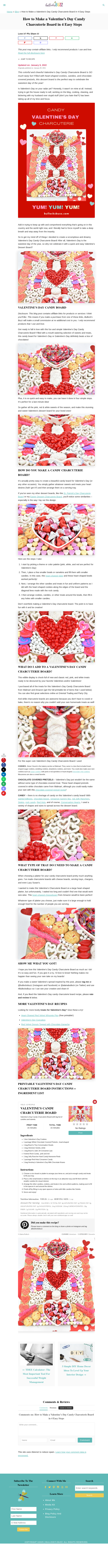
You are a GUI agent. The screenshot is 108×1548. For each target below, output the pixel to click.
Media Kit (50, 1505)
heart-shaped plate (54, 576)
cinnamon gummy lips (60, 799)
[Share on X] (41, 38)
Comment (85, 1440)
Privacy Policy (52, 1509)
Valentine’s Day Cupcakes (33, 1020)
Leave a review (66, 1408)
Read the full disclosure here (31, 53)
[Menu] (4, 5)
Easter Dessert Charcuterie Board (46, 496)
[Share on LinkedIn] (3, 774)
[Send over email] (72, 38)
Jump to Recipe (27, 59)
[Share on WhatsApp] (3, 779)
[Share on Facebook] (25, 38)
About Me (50, 1500)
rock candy (30, 802)
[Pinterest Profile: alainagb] (25, 1225)
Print (80, 1133)
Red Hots (41, 802)
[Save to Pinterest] (56, 38)
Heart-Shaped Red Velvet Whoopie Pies (40, 1015)
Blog (17, 12)
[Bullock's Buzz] (54, 5)
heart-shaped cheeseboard (45, 895)
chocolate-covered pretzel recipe (50, 790)
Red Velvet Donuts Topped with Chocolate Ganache (45, 1024)
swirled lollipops (25, 799)
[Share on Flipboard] (25, 42)
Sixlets (21, 802)
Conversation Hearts (70, 802)
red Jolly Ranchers (80, 799)
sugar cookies (35, 772)
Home (9, 12)
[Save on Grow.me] (82, 38)
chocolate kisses (41, 799)
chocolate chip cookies (81, 772)
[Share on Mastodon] (41, 42)
